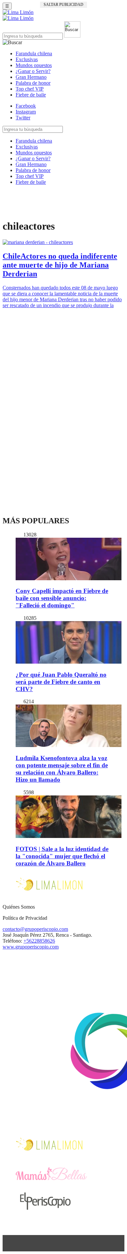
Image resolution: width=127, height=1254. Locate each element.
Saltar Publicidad (63, 4)
